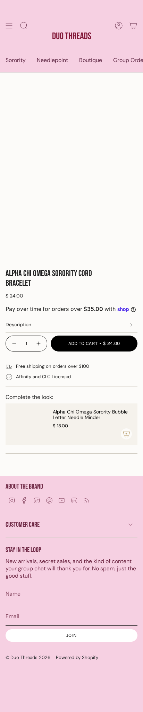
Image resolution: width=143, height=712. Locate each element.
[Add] (126, 433)
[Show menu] (9, 25)
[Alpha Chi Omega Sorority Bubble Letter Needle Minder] (26, 424)
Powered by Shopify (77, 657)
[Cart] (133, 25)
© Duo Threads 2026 (28, 657)
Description (18, 324)
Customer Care (23, 524)
